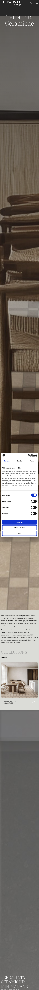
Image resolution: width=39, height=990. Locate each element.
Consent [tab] (7, 461)
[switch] (34, 501)
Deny (19, 533)
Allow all (19, 522)
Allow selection (19, 528)
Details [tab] (19, 461)
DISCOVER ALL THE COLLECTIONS (10, 702)
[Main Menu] (36, 3)
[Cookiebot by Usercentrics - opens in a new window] (28, 455)
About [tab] (32, 461)
